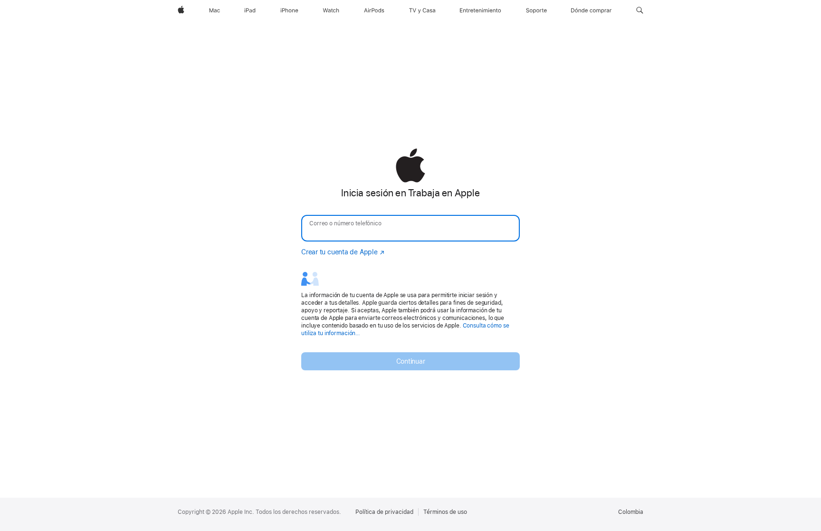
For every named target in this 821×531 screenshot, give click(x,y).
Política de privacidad (384, 512)
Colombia (630, 512)
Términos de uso (445, 512)
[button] (639, 10)
